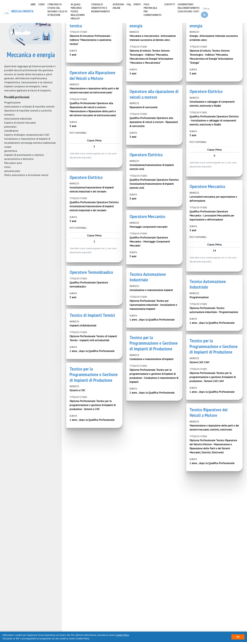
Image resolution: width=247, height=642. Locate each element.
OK (237, 636)
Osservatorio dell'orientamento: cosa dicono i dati (189, 8)
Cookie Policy (122, 634)
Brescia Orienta (19, 11)
